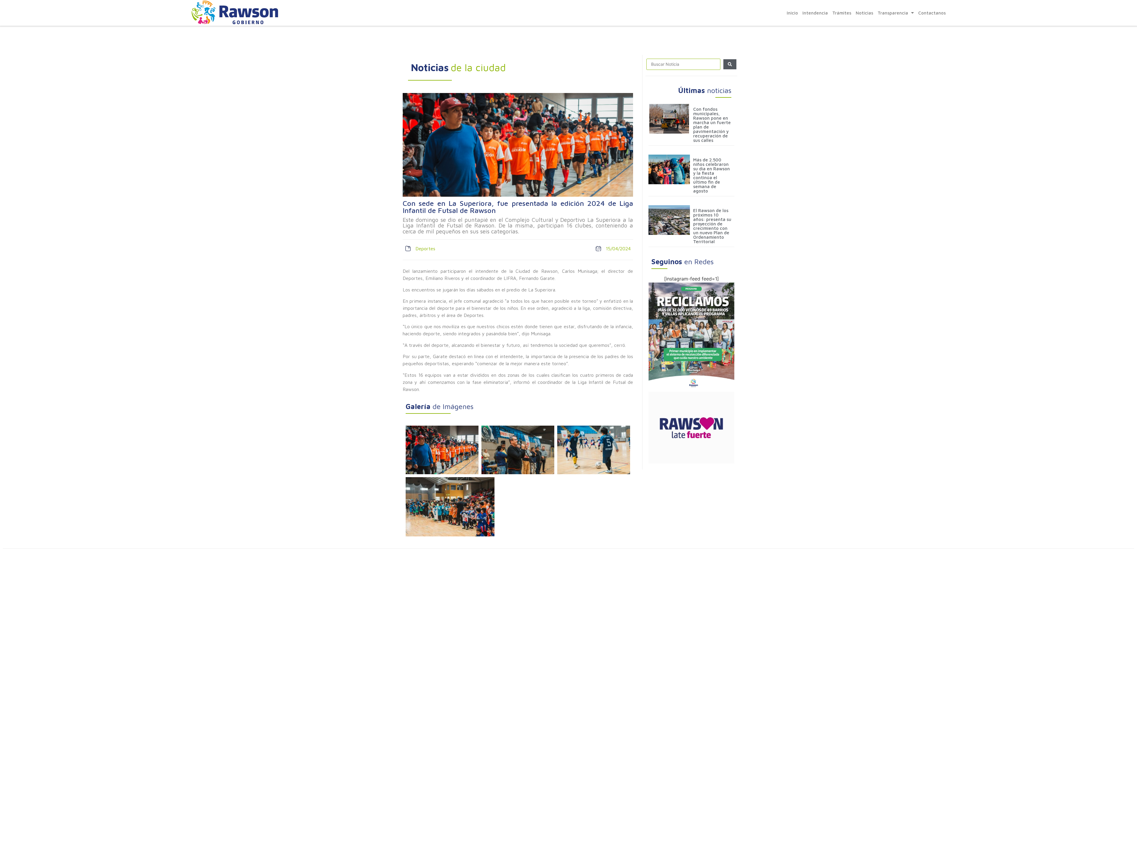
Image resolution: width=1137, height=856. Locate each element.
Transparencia (893, 12)
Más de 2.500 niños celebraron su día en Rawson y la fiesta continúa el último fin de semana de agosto (711, 175)
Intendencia (815, 12)
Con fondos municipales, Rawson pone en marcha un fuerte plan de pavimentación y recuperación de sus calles (712, 125)
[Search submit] (729, 64)
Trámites (841, 12)
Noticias (864, 12)
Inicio (792, 12)
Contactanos (932, 12)
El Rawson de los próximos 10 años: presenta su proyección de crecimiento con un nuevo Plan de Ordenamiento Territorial (712, 226)
